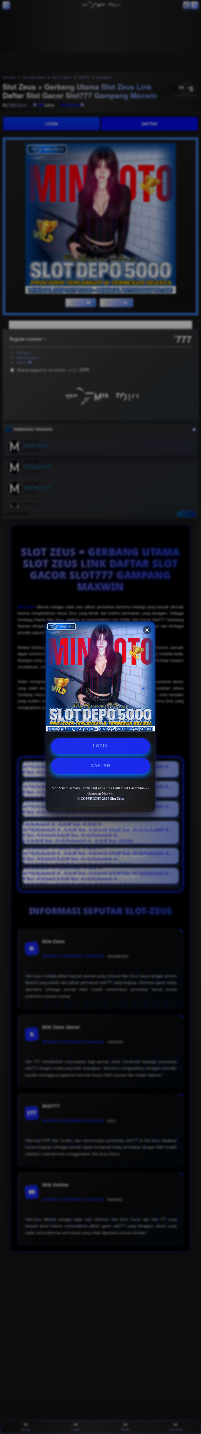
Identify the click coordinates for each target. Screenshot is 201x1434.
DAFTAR (100, 765)
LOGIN (100, 746)
